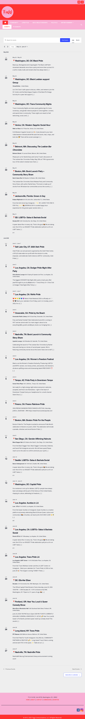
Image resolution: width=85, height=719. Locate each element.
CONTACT (39, 699)
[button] (81, 25)
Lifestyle (25, 22)
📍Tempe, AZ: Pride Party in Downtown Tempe (33, 380)
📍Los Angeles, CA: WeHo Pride (26, 294)
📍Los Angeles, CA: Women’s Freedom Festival (33, 359)
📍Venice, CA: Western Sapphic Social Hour (31, 125)
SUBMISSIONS (47, 699)
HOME (28, 699)
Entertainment (67, 22)
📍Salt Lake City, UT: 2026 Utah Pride (28, 246)
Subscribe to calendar (71, 675)
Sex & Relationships (40, 22)
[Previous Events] (4, 47)
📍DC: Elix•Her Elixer (22, 580)
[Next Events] (8, 47)
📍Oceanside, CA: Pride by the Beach (29, 312)
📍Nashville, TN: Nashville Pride (26, 652)
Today (12, 46)
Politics (54, 22)
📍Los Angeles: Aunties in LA (26, 502)
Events (7, 27)
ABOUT (33, 699)
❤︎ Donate (17, 27)
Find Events (65, 40)
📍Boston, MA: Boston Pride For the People (31, 420)
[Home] (5, 23)
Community (14, 22)
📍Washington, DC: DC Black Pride (28, 60)
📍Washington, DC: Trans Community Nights (32, 104)
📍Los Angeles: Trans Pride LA (26, 556)
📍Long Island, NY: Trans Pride (26, 630)
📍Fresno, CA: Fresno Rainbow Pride (29, 404)
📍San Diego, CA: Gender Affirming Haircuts (32, 438)
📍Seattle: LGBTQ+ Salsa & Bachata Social (31, 460)
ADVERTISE (56, 699)
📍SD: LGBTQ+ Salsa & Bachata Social (29, 217)
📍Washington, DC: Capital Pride (27, 484)
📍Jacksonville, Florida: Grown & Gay (29, 196)
